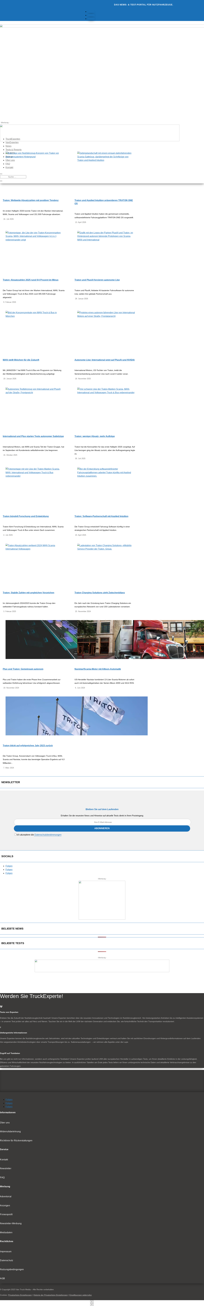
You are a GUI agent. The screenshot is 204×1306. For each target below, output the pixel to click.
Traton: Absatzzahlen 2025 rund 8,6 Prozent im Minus (30, 280)
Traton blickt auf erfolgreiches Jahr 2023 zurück (28, 745)
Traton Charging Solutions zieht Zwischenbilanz (100, 592)
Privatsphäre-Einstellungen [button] (20, 1295)
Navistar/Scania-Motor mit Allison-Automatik (98, 669)
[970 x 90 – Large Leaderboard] (102, 971)
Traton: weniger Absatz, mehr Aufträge (95, 436)
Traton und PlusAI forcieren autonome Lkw (97, 280)
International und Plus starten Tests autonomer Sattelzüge (33, 436)
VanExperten (12, 142)
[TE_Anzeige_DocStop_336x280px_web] (102, 919)
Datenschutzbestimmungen (47, 835)
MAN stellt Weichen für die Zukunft (21, 360)
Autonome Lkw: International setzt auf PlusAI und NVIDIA (105, 360)
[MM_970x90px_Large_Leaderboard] (89, 140)
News (8, 146)
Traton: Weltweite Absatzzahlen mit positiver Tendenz (31, 200)
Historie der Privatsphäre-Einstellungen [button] (50, 1295)
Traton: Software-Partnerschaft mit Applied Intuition (101, 516)
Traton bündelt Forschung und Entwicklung (26, 516)
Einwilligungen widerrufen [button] (80, 1295)
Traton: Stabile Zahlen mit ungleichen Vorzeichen (28, 592)
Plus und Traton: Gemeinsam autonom (23, 669)
